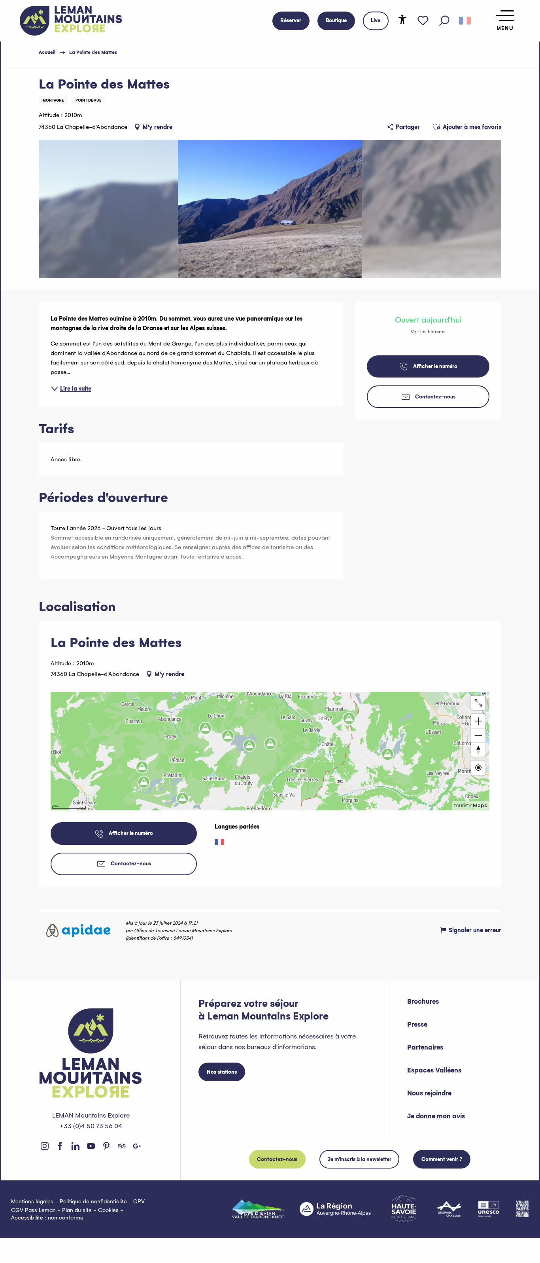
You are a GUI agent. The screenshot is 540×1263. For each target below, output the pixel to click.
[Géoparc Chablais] (449, 1208)
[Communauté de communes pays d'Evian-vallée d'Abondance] (258, 1208)
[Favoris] (423, 20)
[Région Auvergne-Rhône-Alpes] (335, 1209)
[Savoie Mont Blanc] (404, 1208)
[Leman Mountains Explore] (71, 21)
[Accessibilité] (402, 19)
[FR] (465, 21)
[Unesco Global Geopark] (489, 1208)
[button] (444, 21)
